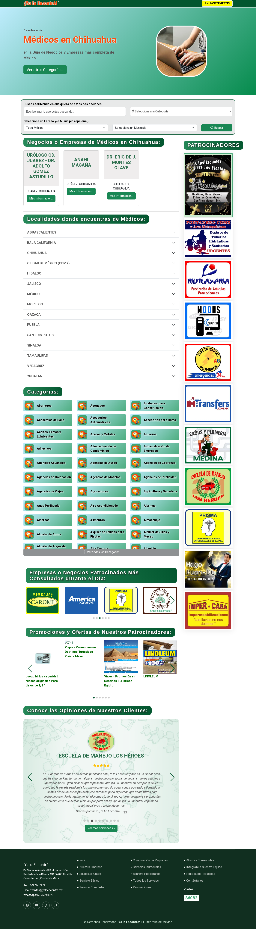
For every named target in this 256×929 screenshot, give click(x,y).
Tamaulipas (37, 355)
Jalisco (34, 284)
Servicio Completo (91, 887)
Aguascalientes (41, 232)
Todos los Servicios (146, 880)
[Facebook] (27, 905)
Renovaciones (142, 887)
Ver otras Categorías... (45, 69)
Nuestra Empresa (90, 867)
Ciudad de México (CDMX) (48, 263)
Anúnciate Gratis (90, 873)
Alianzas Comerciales (200, 860)
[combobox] (181, 111)
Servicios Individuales (147, 867)
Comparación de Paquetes (150, 860)
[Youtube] (36, 905)
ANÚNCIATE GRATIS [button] (217, 3)
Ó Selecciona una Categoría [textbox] (150, 111)
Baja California (41, 243)
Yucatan (34, 376)
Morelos (35, 304)
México (33, 294)
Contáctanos (194, 880)
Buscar (218, 128)
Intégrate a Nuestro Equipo (204, 867)
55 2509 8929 (45, 894)
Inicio (82, 860)
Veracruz (35, 366)
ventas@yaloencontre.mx (47, 890)
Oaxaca (34, 314)
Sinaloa (34, 345)
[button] (172, 600)
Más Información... (41, 198)
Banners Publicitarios (146, 873)
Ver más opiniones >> (101, 828)
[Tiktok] (46, 905)
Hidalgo (34, 273)
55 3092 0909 (37, 885)
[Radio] (55, 905)
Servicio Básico (89, 880)
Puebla (33, 325)
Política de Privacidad (200, 873)
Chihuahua (37, 253)
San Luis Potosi (41, 335)
